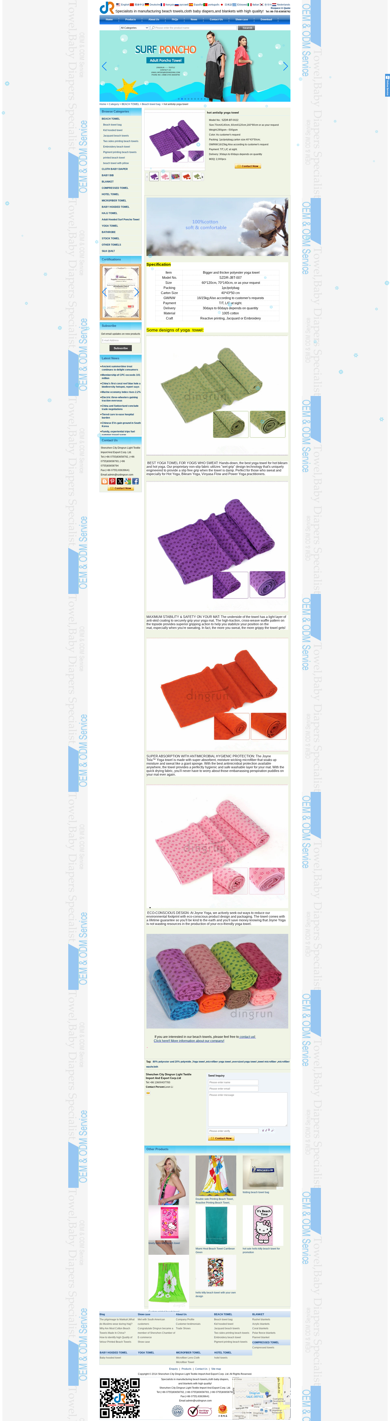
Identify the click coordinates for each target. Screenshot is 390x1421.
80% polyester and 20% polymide (172, 1061)
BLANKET (108, 181)
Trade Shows (183, 1328)
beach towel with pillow (116, 163)
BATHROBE (109, 232)
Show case (241, 19)
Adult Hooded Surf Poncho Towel (120, 219)
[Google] (128, 481)
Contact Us (216, 19)
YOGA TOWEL (110, 225)
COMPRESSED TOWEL (115, 188)
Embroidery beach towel (116, 146)
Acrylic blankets (261, 1324)
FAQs (175, 19)
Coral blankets (260, 1328)
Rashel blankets (261, 1319)
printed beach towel (114, 157)
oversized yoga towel (244, 1061)
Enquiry (173, 1368)
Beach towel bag (151, 104)
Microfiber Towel (185, 1362)
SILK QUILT (108, 251)
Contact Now (121, 488)
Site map (216, 1368)
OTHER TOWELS (111, 244)
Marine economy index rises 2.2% (121, 367)
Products (130, 19)
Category (114, 104)
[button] (179, 99)
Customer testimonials (188, 1324)
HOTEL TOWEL (110, 194)
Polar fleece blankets (263, 1332)
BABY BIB (108, 175)
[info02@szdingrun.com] (148, 1093)
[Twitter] (120, 481)
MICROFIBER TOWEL (114, 200)
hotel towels (221, 1357)
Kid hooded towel (112, 130)
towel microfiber (267, 1061)
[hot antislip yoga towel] (174, 140)
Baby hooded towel (110, 1357)
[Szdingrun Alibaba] (104, 481)
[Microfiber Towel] (195, 100)
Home (109, 19)
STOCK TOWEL (110, 238)
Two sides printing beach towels (120, 141)
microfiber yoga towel (218, 1061)
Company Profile (185, 1319)
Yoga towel (198, 1061)
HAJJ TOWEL (109, 213)
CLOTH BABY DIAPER (115, 169)
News (194, 19)
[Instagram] (112, 481)
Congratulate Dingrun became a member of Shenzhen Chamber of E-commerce (156, 1333)
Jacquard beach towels (116, 135)
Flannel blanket (260, 1337)
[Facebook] (135, 481)
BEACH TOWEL (130, 104)
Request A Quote (280, 8)
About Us (153, 19)
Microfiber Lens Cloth (188, 1357)
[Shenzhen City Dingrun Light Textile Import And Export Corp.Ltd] (107, 7)
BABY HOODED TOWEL (115, 206)
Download (266, 19)
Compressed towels (263, 1347)
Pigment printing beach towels (119, 152)
